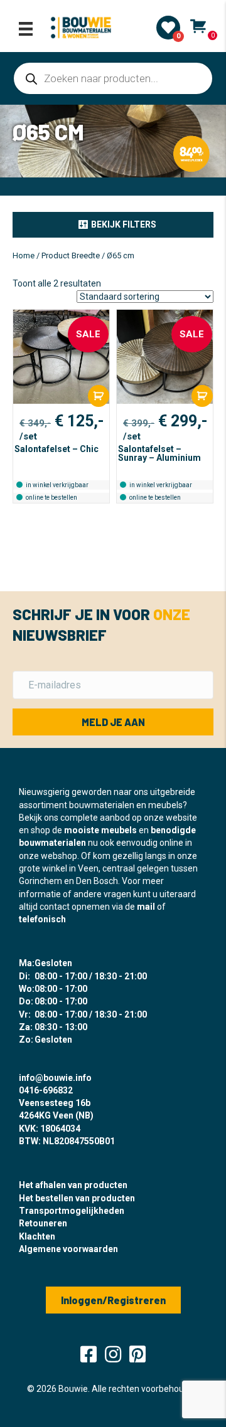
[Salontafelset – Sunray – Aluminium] (165, 357)
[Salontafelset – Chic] (61, 357)
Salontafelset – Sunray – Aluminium (159, 453)
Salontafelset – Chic (56, 449)
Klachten (37, 1236)
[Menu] (26, 29)
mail (146, 907)
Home (24, 255)
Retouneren (43, 1223)
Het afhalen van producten (73, 1185)
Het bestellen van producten (77, 1198)
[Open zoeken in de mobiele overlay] (113, 78)
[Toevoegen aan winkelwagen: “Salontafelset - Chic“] (98, 396)
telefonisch (42, 919)
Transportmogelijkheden (71, 1211)
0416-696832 (46, 1090)
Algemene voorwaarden (68, 1249)
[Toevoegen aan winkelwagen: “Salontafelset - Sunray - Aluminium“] (202, 396)
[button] (113, 224)
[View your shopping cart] (198, 26)
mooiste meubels (100, 830)
